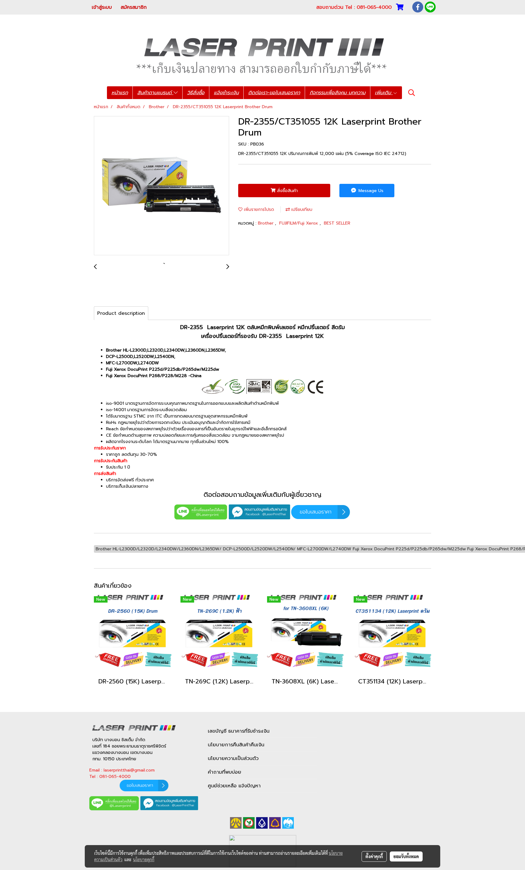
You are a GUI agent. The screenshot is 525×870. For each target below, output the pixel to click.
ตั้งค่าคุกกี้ (374, 856)
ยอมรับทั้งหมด (406, 856)
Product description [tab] (121, 313)
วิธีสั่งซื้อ (195, 92)
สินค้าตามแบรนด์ (155, 92)
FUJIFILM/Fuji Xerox (299, 223)
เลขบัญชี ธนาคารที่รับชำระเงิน (238, 731)
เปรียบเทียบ (301, 209)
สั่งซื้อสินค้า (287, 190)
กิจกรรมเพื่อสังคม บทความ (337, 92)
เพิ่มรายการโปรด (258, 209)
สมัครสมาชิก (134, 7)
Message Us (370, 190)
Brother (266, 223)
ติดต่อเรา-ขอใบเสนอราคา (274, 92)
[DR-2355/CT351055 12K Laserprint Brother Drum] (161, 186)
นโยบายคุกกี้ (143, 859)
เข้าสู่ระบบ (102, 7)
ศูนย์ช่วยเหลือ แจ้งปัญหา (234, 785)
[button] (411, 92)
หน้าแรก (120, 92)
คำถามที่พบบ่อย (224, 772)
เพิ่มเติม (384, 92)
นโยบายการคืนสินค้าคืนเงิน (236, 744)
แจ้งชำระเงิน (226, 92)
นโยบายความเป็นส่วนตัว (233, 758)
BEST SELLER (337, 223)
